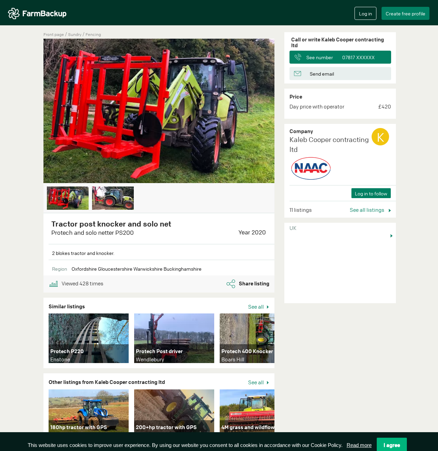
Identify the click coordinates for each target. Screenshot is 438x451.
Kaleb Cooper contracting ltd (329, 144)
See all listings (367, 209)
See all (256, 306)
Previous (33, 111)
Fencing (93, 34)
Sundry (75, 34)
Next (285, 111)
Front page (53, 34)
